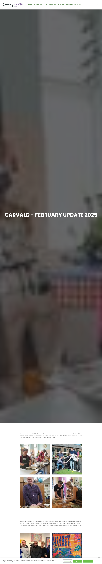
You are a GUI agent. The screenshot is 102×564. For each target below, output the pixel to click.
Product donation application (73, 4)
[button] (98, 4)
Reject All (77, 561)
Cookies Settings (67, 561)
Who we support (38, 4)
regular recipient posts (51, 220)
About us (30, 4)
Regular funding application (56, 4)
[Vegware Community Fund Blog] (12, 5)
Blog (46, 4)
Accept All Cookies (88, 561)
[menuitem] (30, 4)
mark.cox (64, 220)
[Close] (99, 561)
